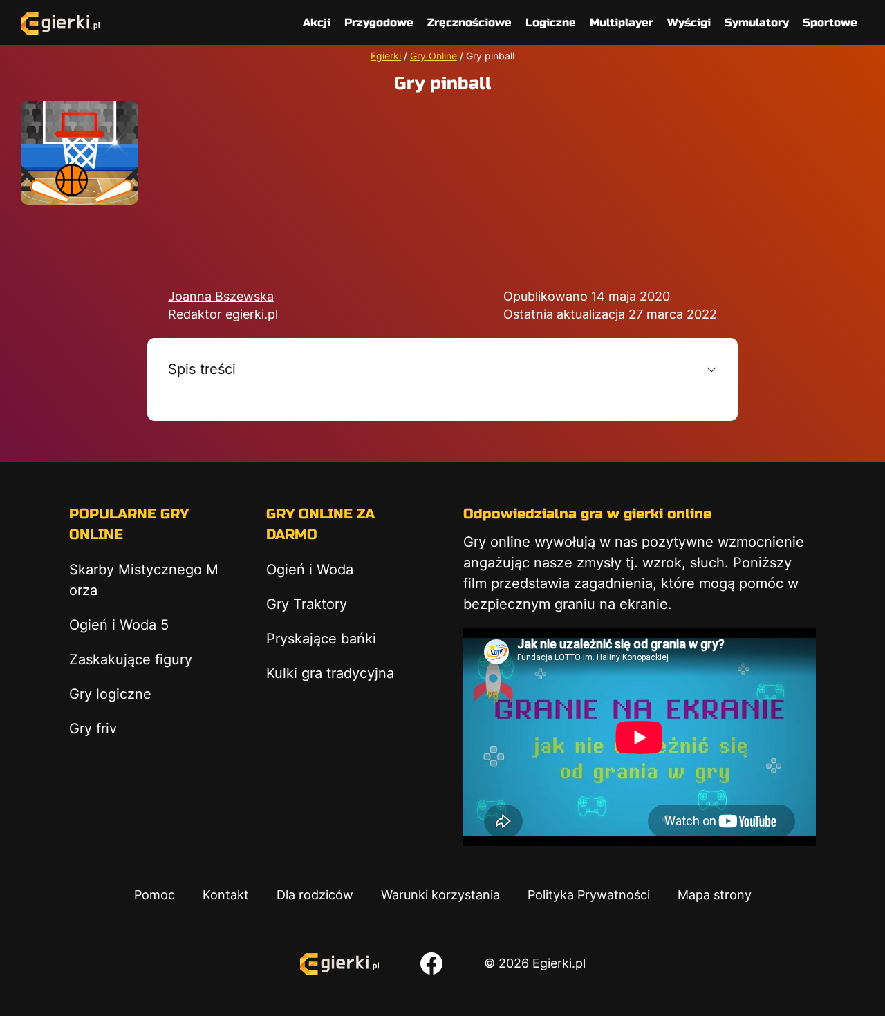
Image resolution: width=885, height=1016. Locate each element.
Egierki (386, 56)
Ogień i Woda (309, 569)
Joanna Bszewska (221, 296)
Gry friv (93, 728)
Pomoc (154, 894)
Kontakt (226, 894)
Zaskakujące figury (130, 659)
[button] (442, 369)
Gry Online (433, 56)
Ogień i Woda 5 (119, 625)
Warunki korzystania (440, 894)
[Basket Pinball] (79, 153)
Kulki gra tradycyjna (330, 673)
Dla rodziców (315, 894)
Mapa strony (715, 894)
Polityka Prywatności (589, 894)
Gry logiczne (110, 694)
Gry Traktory (306, 604)
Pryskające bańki (321, 638)
